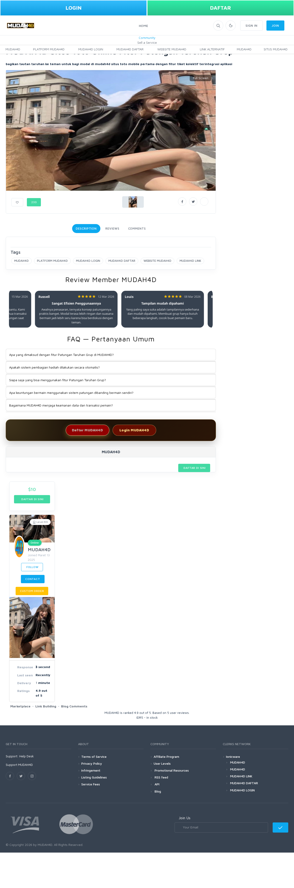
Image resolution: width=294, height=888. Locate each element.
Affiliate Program (166, 756)
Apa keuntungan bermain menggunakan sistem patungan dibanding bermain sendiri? (71, 393)
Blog (157, 791)
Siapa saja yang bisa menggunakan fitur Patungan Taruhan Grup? (57, 380)
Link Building (45, 706)
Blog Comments (74, 706)
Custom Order (32, 591)
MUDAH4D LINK (190, 260)
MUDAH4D (13, 49)
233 (34, 202)
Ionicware (233, 756)
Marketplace (20, 706)
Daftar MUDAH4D (87, 430)
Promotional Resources (171, 770)
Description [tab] (86, 228)
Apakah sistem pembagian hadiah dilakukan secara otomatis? (54, 367)
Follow (32, 567)
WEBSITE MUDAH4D (171, 49)
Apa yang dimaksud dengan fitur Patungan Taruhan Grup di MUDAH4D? (61, 355)
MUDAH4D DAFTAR (130, 49)
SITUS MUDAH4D (276, 49)
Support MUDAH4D (19, 765)
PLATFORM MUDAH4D (49, 49)
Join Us (184, 818)
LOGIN (73, 8)
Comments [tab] (137, 228)
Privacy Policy (91, 763)
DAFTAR (220, 8)
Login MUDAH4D (134, 430)
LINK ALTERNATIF (212, 49)
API (156, 784)
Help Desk (26, 756)
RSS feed (161, 777)
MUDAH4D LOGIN (90, 49)
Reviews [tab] (112, 228)
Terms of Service (94, 756)
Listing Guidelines (94, 777)
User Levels (162, 763)
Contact (32, 579)
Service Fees (90, 784)
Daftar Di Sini (194, 468)
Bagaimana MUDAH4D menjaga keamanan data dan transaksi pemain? (61, 405)
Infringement (90, 770)
